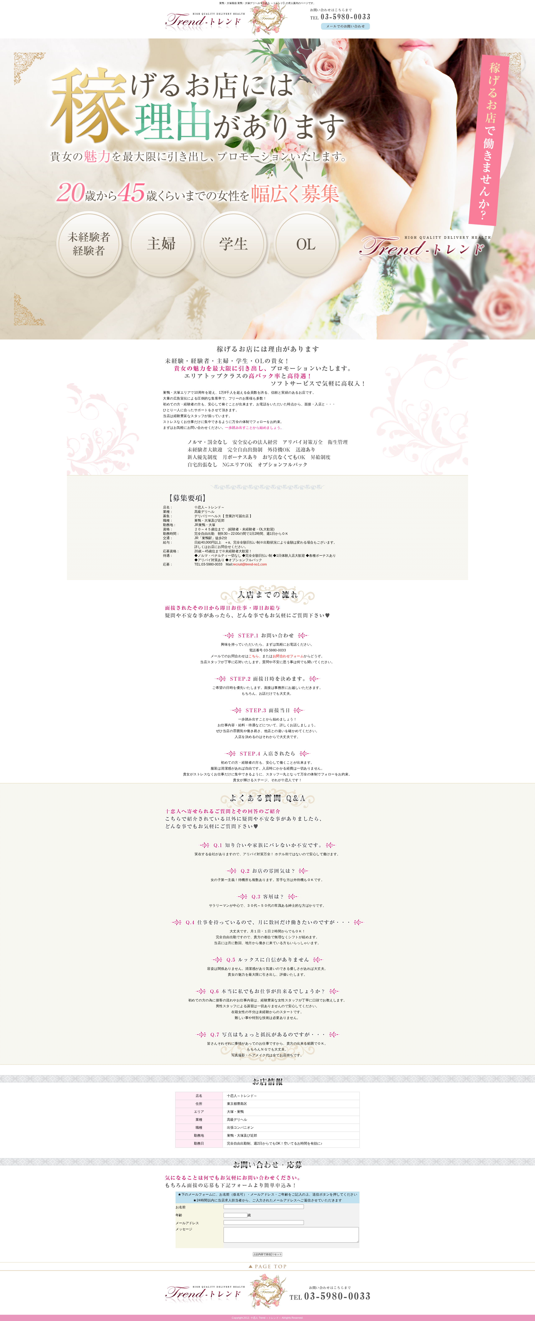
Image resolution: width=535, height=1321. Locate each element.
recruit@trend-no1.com (250, 564)
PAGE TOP (267, 1266)
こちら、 (255, 656)
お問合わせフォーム (288, 656)
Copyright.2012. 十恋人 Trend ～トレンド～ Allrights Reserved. (267, 1317)
